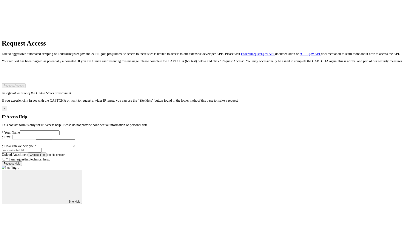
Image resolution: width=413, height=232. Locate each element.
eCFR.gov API (310, 54)
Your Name (11, 132)
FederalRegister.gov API (258, 54)
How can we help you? (19, 146)
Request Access (13, 85)
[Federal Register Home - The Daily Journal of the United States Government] (34, 33)
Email (7, 137)
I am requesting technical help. (28, 159)
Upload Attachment (15, 154)
